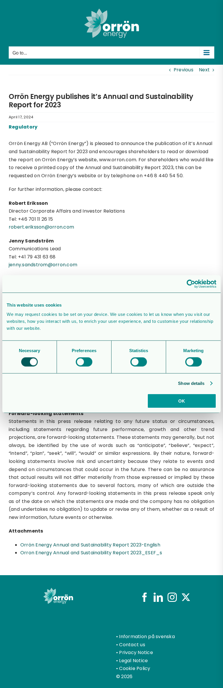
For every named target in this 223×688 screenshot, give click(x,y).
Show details (191, 383)
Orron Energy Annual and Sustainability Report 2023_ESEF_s (91, 552)
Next (204, 69)
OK (181, 400)
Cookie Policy (134, 668)
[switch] (84, 362)
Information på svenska (147, 636)
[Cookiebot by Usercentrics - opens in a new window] (191, 284)
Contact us (132, 644)
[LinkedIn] (158, 597)
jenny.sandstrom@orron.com (43, 264)
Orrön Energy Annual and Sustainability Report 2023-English (90, 545)
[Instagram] (172, 597)
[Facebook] (144, 597)
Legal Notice (133, 660)
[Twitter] (185, 597)
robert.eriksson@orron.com (41, 227)
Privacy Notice (136, 652)
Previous (183, 69)
